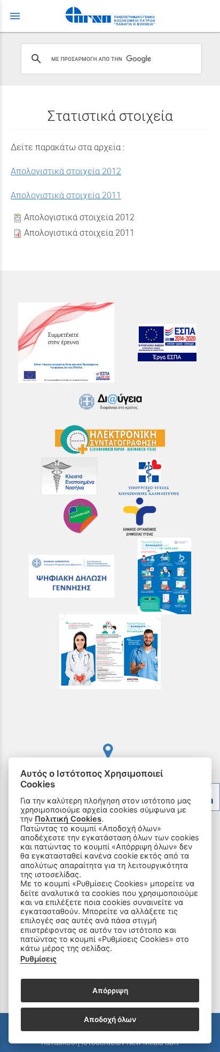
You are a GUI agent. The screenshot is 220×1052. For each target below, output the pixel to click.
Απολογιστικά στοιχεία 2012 (66, 171)
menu (15, 16)
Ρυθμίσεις (38, 958)
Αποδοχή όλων (110, 1019)
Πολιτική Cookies (68, 818)
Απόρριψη (110, 990)
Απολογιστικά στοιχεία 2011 (66, 195)
